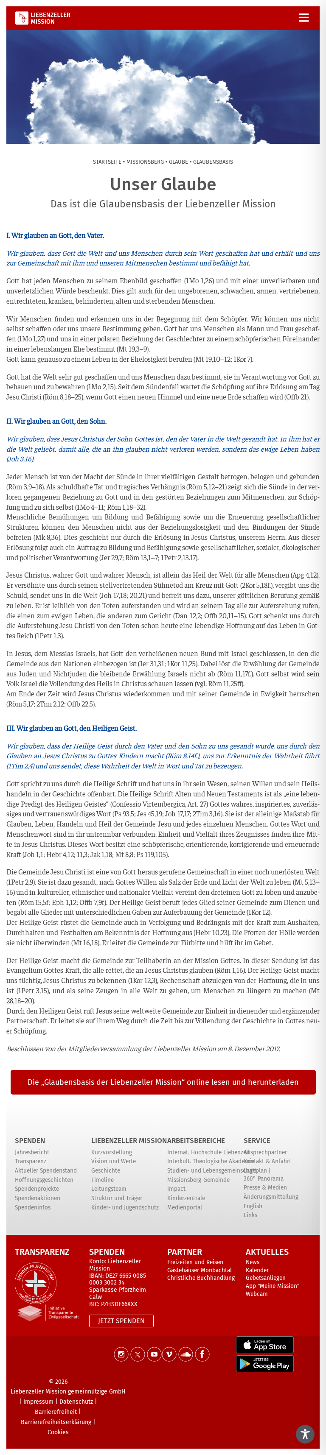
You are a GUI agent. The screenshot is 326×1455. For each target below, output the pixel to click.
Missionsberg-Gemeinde (198, 1180)
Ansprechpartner (265, 1152)
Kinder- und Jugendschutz (125, 1207)
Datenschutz (76, 1401)
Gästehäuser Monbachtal (199, 1270)
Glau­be (178, 162)
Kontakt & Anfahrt (267, 1161)
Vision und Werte (113, 1161)
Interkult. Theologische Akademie (210, 1161)
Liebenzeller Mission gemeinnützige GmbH (68, 1391)
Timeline (102, 1180)
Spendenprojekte (37, 1188)
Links (250, 1215)
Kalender (257, 1270)
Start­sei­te (107, 162)
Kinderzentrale (186, 1198)
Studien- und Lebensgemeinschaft (211, 1170)
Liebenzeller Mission (129, 1140)
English (253, 1206)
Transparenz (30, 1161)
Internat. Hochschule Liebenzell (208, 1152)
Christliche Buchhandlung (201, 1278)
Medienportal (184, 1207)
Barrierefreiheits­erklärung (56, 1422)
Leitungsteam (108, 1188)
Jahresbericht (32, 1152)
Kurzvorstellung (111, 1152)
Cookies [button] (58, 1432)
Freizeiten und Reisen (195, 1262)
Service (257, 1140)
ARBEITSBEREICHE (196, 1140)
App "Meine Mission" (272, 1286)
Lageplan (255, 1170)
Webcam (257, 1294)
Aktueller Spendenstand (46, 1170)
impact (176, 1188)
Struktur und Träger (116, 1198)
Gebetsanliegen (266, 1278)
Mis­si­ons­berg (145, 162)
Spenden (30, 1140)
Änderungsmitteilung (271, 1197)
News (252, 1262)
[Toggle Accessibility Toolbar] (305, 1434)
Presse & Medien (265, 1187)
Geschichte (105, 1170)
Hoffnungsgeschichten (44, 1180)
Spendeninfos (33, 1207)
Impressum (38, 1401)
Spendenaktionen (37, 1198)
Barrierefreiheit (56, 1412)
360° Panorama (264, 1178)
